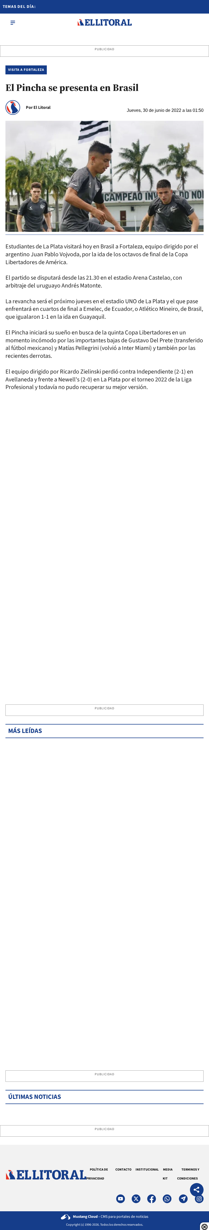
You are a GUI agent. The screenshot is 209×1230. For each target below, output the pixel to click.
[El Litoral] (104, 22)
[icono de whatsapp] (167, 1199)
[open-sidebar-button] (13, 22)
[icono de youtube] (120, 1199)
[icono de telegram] (183, 1199)
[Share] (197, 1190)
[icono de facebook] (151, 1199)
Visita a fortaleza (26, 69)
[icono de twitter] (136, 1199)
